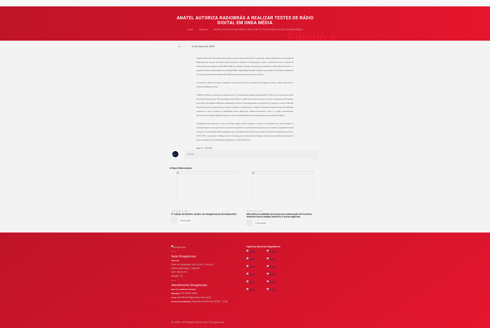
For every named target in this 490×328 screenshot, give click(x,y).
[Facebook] (292, 322)
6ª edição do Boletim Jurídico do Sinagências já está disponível (203, 214)
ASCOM (190, 154)
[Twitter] (295, 322)
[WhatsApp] (288, 322)
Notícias (203, 29)
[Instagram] (306, 322)
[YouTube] (299, 322)
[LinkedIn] (302, 322)
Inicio (190, 29)
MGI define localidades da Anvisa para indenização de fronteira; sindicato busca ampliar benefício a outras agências (279, 215)
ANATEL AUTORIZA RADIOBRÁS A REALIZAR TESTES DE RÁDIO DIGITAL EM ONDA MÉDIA (258, 29)
